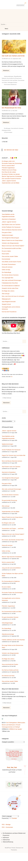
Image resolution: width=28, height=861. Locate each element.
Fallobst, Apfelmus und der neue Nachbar (13, 639)
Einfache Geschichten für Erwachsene (11, 78)
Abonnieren (6, 402)
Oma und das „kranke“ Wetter (10, 256)
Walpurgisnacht (6, 299)
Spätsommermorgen (7, 235)
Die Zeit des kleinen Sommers (10, 275)
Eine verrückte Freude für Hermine (11, 178)
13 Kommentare (8, 132)
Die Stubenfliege (6, 272)
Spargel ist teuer (6, 304)
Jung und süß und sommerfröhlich (11, 568)
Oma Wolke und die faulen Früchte (11, 261)
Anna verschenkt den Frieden (10, 664)
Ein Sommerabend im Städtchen (11, 285)
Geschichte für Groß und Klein (9, 80)
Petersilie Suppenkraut (8, 167)
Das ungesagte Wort (7, 277)
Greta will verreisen (7, 267)
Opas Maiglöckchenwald (8, 301)
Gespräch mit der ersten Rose (10, 288)
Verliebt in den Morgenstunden (10, 243)
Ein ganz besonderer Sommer (10, 617)
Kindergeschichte (6, 130)
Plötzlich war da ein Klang (9, 170)
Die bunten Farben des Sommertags (12, 163)
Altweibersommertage (8, 634)
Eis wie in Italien (6, 251)
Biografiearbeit (17, 76)
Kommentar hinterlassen (10, 84)
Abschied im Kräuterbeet (8, 219)
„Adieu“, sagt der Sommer (9, 180)
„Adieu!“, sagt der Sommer (9, 222)
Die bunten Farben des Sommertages (12, 592)
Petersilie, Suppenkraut (8, 606)
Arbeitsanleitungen (8, 76)
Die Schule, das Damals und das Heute (13, 539)
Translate (14, 818)
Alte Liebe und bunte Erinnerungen (11, 280)
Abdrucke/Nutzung (8, 842)
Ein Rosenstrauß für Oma (11, 108)
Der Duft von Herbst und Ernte (13, 56)
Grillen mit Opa (6, 269)
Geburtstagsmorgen (7, 623)
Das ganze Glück (6, 232)
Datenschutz (6, 839)
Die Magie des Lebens (8, 291)
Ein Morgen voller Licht (8, 161)
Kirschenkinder (6, 259)
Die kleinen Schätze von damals (11, 174)
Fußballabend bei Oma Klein (10, 283)
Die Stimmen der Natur (11, 150)
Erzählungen (7, 128)
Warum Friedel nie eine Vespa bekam (12, 240)
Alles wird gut (5, 293)
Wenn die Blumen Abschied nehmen (12, 230)
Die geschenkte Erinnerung (9, 500)
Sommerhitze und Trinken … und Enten (13, 528)
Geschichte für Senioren (17, 128)
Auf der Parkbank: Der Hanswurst (11, 227)
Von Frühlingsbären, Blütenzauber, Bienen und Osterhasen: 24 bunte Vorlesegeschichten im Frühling (13, 725)
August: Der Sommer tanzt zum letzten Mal (13, 455)
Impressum (6, 837)
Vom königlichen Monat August (10, 237)
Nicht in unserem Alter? (8, 165)
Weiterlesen (6, 70)
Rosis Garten (5, 253)
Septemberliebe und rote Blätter (10, 183)
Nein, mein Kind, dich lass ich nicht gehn (13, 296)
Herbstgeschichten (12, 82)
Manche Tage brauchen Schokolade (12, 176)
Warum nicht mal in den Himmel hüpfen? (13, 245)
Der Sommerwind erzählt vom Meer (11, 248)
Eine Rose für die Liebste (9, 172)
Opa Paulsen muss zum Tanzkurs (11, 224)
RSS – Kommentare (7, 827)
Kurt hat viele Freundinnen (9, 311)
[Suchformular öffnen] (13, 16)
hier (11, 376)
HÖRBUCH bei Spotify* (15, 729)
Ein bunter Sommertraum (9, 264)
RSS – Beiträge (6, 824)
